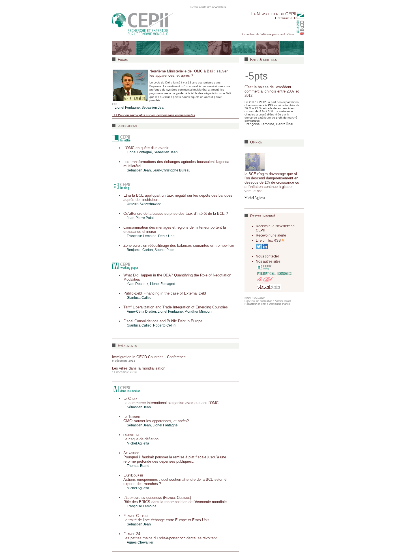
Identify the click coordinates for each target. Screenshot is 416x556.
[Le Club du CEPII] (265, 280)
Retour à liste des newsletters (208, 7)
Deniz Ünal (166, 236)
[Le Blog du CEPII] (266, 267)
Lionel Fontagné (127, 108)
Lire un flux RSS (269, 240)
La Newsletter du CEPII (273, 13)
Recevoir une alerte (271, 235)
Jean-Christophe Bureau (171, 170)
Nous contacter (267, 256)
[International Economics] (274, 273)
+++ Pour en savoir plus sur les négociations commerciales (153, 115)
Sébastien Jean (153, 108)
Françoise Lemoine (259, 124)
